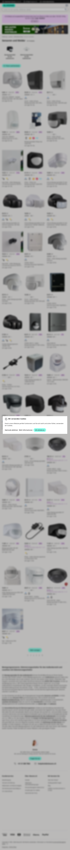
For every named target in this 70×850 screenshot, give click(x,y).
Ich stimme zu (39, 430)
